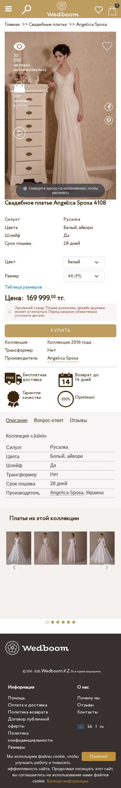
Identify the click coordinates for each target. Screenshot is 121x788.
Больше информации (67, 781)
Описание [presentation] (17, 420)
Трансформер (19, 350)
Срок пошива (18, 243)
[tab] (19, 421)
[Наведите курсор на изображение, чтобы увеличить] (60, 115)
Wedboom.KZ (55, 671)
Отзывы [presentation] (78, 420)
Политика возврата (28, 712)
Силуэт (12, 219)
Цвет (10, 262)
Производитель (21, 358)
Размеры (16, 747)
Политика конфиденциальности (30, 737)
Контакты (87, 712)
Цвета (11, 227)
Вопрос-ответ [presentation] (48, 420)
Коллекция (16, 342)
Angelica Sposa (62, 358)
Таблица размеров (23, 287)
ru (102, 726)
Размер (12, 276)
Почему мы (88, 698)
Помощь (16, 698)
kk (90, 726)
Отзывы (85, 705)
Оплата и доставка (27, 705)
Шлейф (12, 235)
